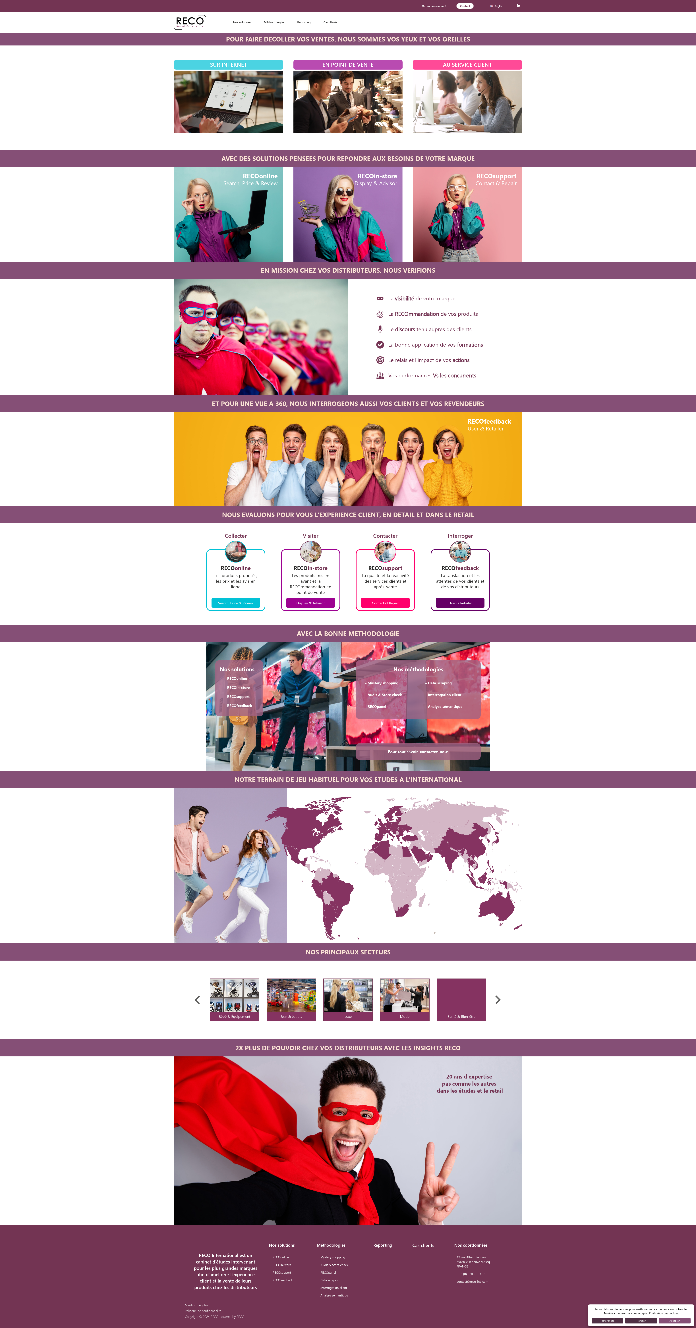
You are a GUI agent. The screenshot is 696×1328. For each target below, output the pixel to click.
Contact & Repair (385, 602)
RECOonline (237, 678)
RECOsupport (238, 696)
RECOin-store (238, 687)
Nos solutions (242, 22)
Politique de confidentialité (203, 1310)
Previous (197, 1000)
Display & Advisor (310, 602)
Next (498, 1000)
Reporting (304, 22)
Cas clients (330, 22)
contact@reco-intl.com (472, 1281)
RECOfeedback (239, 705)
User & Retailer (460, 602)
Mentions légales (196, 1305)
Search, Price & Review (235, 602)
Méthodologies (274, 22)
